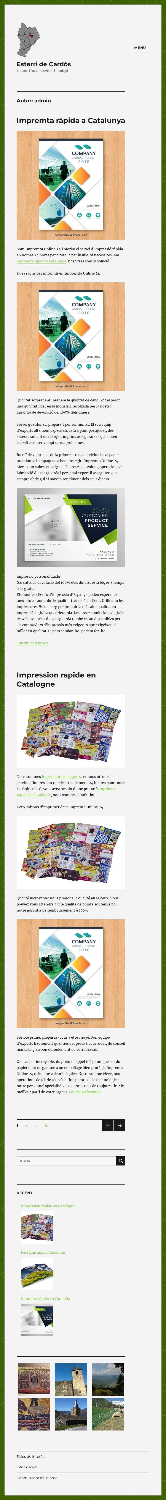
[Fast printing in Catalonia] (37, 1274)
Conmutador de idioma (37, 1478)
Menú (140, 48)
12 (48, 1125)
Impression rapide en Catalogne (48, 1206)
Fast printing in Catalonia (43, 1252)
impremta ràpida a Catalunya (41, 261)
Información (27, 1467)
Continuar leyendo (32, 643)
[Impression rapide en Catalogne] (37, 1227)
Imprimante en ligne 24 (62, 776)
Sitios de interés (30, 1457)
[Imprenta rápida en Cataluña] (37, 1320)
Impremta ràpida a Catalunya (71, 120)
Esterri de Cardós (44, 64)
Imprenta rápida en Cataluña (45, 1298)
